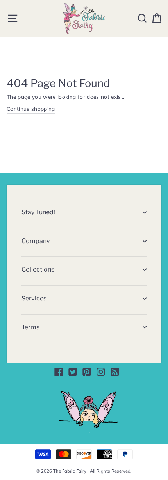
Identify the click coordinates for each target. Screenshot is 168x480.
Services (33, 298)
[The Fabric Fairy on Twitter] (72, 372)
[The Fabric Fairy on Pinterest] (86, 372)
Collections (37, 269)
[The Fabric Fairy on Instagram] (101, 372)
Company (35, 241)
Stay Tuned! (38, 212)
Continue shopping (31, 108)
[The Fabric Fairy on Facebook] (58, 372)
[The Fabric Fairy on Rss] (115, 372)
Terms (30, 327)
